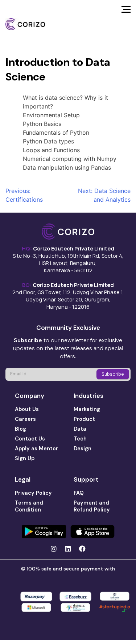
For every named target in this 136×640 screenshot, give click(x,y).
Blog (20, 429)
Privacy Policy (33, 493)
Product (84, 419)
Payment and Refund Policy (92, 506)
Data (80, 429)
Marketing (87, 409)
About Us (27, 409)
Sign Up (24, 458)
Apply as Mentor (36, 448)
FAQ (79, 493)
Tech (80, 438)
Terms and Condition (29, 506)
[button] (126, 11)
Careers (25, 419)
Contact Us (30, 438)
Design (82, 448)
